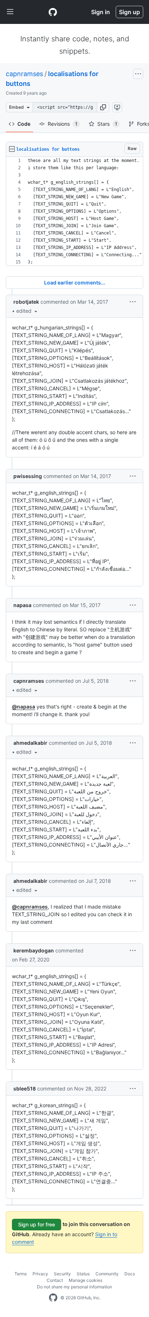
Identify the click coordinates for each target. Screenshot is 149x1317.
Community (107, 1273)
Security (62, 1273)
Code (23, 124)
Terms (20, 1273)
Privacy (40, 1273)
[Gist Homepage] (52, 12)
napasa (22, 605)
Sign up (129, 12)
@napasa (23, 706)
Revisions (62, 124)
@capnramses (30, 906)
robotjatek (26, 302)
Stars (107, 124)
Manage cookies (85, 1280)
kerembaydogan (33, 950)
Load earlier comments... (74, 282)
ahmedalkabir (30, 743)
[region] (74, 211)
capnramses (24, 74)
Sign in (100, 12)
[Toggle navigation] (10, 12)
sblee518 (24, 1088)
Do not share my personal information (74, 1286)
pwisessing (27, 476)
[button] (103, 107)
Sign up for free (36, 1224)
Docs (129, 1273)
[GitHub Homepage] (53, 1298)
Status (83, 1273)
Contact (55, 1280)
